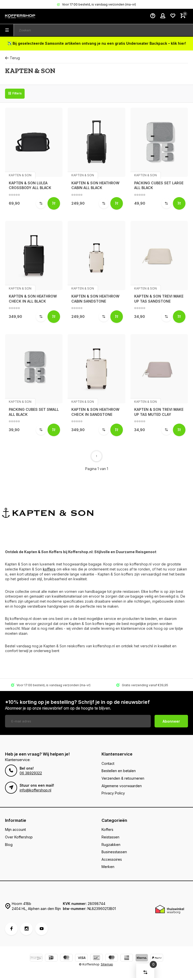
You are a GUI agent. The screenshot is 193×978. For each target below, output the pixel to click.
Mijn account (15, 829)
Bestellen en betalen (119, 771)
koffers (49, 569)
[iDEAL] (51, 958)
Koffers (107, 829)
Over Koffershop (19, 837)
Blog (9, 844)
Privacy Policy (113, 793)
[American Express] (126, 958)
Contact (108, 763)
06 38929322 (31, 773)
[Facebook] (11, 929)
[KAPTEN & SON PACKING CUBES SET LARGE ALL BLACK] (159, 142)
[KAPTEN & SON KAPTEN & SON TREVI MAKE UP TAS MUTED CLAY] (159, 368)
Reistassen (110, 837)
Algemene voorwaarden (122, 786)
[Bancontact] (96, 958)
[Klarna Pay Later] (141, 958)
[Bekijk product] (53, 203)
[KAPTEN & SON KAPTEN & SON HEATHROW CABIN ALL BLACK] (96, 142)
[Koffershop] (20, 16)
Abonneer (171, 721)
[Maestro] (111, 958)
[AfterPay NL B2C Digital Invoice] (36, 958)
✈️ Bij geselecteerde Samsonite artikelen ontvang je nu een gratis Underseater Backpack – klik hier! (96, 43)
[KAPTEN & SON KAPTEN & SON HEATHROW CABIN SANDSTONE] (96, 255)
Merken (108, 867)
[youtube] (41, 929)
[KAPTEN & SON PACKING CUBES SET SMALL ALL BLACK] (34, 368)
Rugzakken (111, 844)
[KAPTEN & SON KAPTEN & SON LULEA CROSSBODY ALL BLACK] (34, 142)
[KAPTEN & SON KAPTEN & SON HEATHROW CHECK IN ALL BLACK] (34, 255)
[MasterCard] (66, 958)
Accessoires (112, 859)
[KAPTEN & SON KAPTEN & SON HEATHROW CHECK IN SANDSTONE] (96, 368)
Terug (15, 58)
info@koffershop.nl (35, 790)
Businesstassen (114, 852)
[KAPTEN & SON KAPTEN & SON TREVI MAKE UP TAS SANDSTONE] (159, 255)
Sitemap (107, 964)
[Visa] (81, 958)
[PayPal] (157, 958)
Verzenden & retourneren (123, 778)
